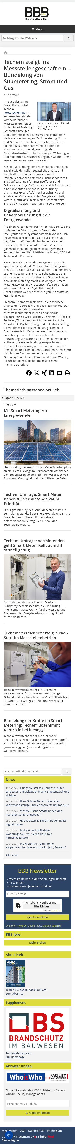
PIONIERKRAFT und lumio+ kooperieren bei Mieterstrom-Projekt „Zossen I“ (36, 845)
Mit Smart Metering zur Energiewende (26, 413)
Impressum (54, 1131)
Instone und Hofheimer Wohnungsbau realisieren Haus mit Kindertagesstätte (29, 833)
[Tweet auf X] (36, 374)
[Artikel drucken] (67, 373)
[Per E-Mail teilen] (59, 373)
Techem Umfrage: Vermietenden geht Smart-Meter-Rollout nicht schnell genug (34, 545)
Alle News (12, 855)
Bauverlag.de (10, 1140)
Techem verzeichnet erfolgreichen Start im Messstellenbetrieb (36, 635)
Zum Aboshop (15, 993)
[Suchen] (69, 38)
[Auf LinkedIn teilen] (52, 374)
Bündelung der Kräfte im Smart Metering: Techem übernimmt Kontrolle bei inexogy (33, 725)
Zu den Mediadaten (18, 1053)
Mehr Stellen (37, 942)
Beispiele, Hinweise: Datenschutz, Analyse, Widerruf (33, 925)
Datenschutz (36, 1131)
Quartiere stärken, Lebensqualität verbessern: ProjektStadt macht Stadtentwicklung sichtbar (37, 791)
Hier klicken (41, 906)
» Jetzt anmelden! (37, 917)
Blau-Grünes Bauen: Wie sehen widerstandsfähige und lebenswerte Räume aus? (37, 803)
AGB (23, 1131)
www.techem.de (15, 112)
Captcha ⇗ (51, 910)
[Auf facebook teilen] (29, 374)
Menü (39, 29)
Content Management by (18, 1136)
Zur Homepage (15, 1057)
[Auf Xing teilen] (44, 374)
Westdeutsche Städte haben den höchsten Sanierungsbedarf (34, 812)
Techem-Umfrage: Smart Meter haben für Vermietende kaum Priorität (33, 499)
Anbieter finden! (39, 1113)
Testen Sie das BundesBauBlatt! (26, 990)
